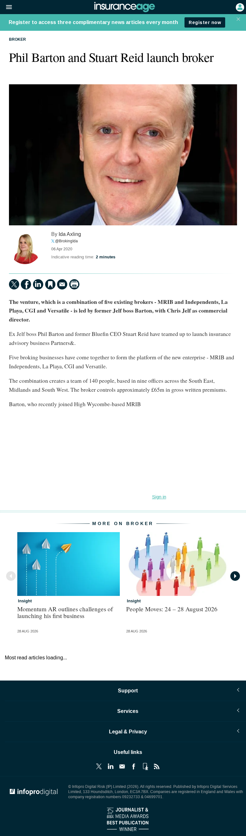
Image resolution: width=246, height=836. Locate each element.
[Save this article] (50, 284)
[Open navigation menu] (6, 7)
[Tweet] (14, 284)
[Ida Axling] (25, 248)
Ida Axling (70, 234)
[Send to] (62, 284)
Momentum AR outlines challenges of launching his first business (65, 612)
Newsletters (122, 766)
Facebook (133, 766)
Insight (25, 601)
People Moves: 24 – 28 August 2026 (171, 609)
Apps (145, 766)
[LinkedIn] (38, 284)
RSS (156, 766)
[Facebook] (26, 284)
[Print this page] (74, 284)
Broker (17, 39)
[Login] (239, 7)
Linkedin (110, 766)
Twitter (99, 766)
